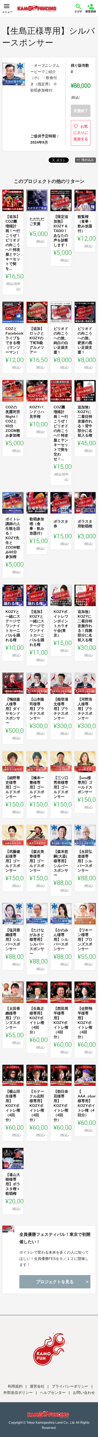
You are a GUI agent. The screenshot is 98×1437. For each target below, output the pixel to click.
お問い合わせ (84, 1392)
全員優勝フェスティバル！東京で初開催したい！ (54, 1238)
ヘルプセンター (53, 1392)
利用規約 (15, 1386)
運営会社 (37, 1386)
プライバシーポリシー (70, 1386)
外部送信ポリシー (18, 1392)
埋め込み (87, 160)
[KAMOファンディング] (36, 8)
